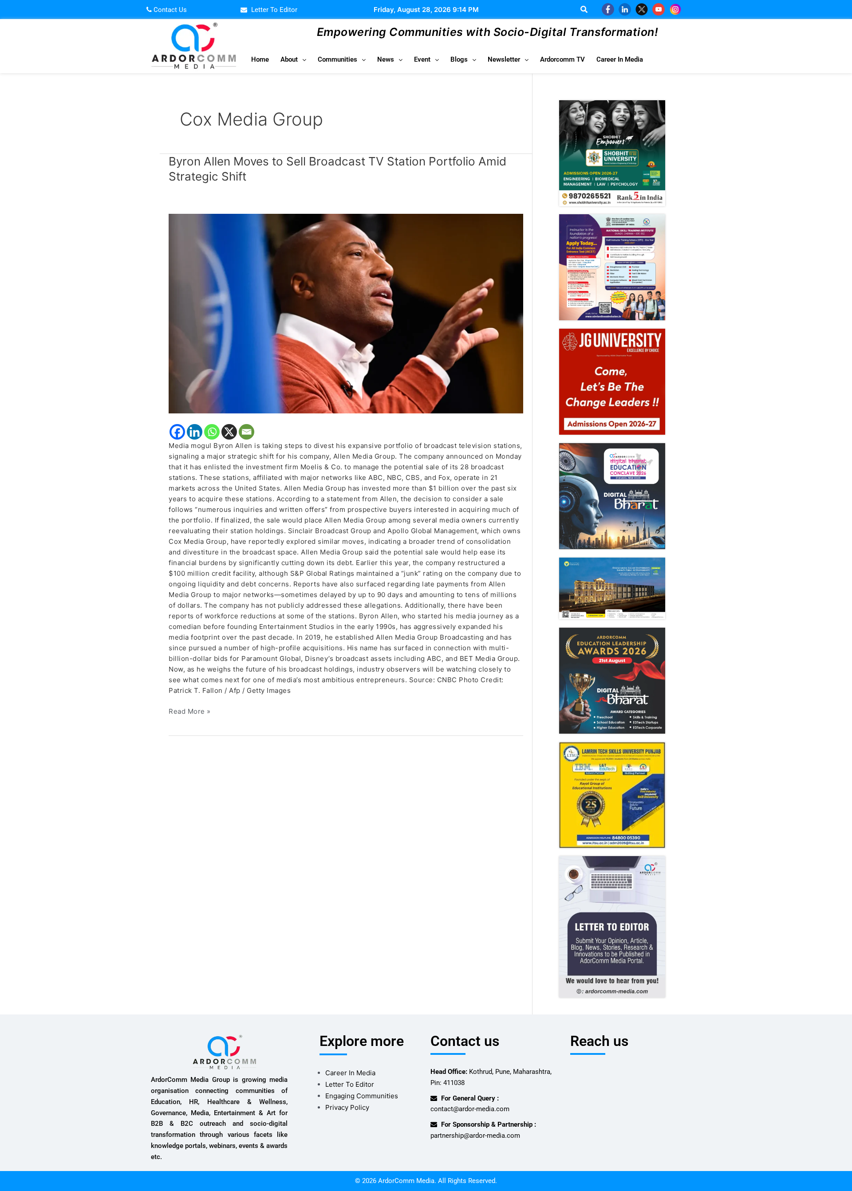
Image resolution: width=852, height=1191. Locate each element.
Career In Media (619, 59)
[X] (229, 432)
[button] (293, 59)
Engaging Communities (361, 1096)
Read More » (190, 710)
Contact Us (169, 10)
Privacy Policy (347, 1107)
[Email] (246, 432)
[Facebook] (177, 432)
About (289, 59)
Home (260, 59)
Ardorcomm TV (562, 59)
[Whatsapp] (212, 432)
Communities (337, 59)
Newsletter (504, 59)
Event (422, 59)
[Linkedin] (194, 432)
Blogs (459, 59)
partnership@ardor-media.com (475, 1136)
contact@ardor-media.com (469, 1109)
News (385, 59)
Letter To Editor (349, 1084)
